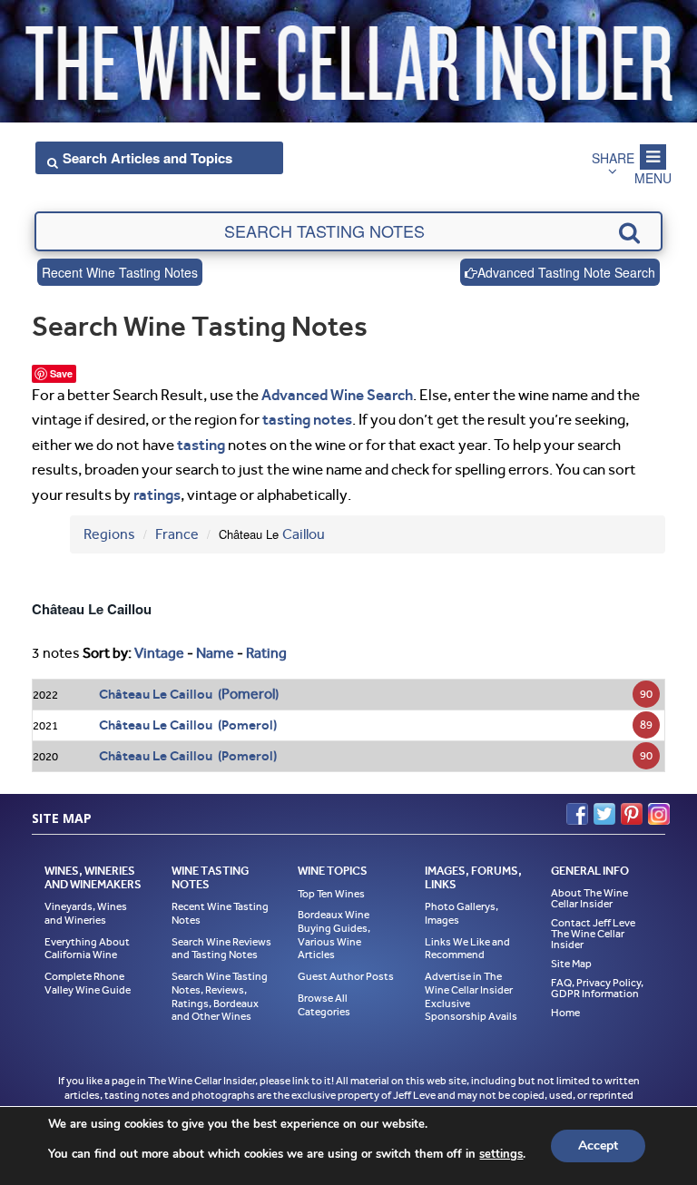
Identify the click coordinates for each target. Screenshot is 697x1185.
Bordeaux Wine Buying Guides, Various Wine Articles (334, 934)
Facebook (577, 814)
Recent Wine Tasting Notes (120, 272)
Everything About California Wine (87, 948)
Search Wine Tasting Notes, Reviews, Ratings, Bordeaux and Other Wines (220, 996)
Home (565, 1012)
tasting (201, 445)
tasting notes (307, 419)
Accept (598, 1145)
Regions (109, 534)
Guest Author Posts (346, 976)
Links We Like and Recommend (467, 948)
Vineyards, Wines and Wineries (85, 913)
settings (501, 1154)
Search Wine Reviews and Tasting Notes (221, 948)
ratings (157, 494)
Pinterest (632, 814)
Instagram (659, 814)
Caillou (303, 534)
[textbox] (348, 231)
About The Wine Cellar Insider (589, 898)
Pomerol (248, 693)
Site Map (571, 963)
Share (613, 158)
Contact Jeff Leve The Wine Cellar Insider (593, 933)
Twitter (604, 814)
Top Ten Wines (331, 893)
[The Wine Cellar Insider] (348, 58)
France (177, 534)
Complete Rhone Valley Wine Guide (87, 983)
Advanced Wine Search (337, 395)
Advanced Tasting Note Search (566, 272)
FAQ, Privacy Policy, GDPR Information (597, 988)
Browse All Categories (324, 1005)
